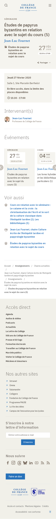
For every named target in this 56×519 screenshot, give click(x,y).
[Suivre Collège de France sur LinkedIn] (31, 463)
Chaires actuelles (42, 266)
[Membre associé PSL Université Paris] (38, 492)
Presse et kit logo (14, 340)
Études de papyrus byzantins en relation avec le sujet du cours (18, 52)
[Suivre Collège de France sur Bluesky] (25, 463)
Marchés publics (13, 352)
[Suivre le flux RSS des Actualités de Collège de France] (42, 463)
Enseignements (15, 279)
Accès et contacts (15, 506)
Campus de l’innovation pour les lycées (26, 411)
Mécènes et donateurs (16, 361)
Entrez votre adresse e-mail (21, 435)
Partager (44, 63)
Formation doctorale (16, 344)
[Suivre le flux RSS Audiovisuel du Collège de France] (48, 463)
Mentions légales (33, 506)
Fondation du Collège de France (23, 398)
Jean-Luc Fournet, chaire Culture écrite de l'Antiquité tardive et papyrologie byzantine (28, 233)
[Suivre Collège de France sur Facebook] (8, 463)
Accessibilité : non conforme (28, 512)
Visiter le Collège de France (19, 357)
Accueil (7, 266)
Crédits (45, 506)
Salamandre (14, 389)
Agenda (9, 314)
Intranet (13, 381)
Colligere (13, 394)
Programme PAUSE (17, 402)
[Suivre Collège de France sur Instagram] (13, 463)
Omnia (12, 385)
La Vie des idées (16, 406)
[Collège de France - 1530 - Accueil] (28, 8)
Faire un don (15, 476)
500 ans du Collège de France (19, 335)
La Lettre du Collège (15, 331)
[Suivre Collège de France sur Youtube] (37, 463)
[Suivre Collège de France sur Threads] (19, 463)
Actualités (11, 327)
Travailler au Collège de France (20, 348)
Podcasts (10, 322)
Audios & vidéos (13, 318)
